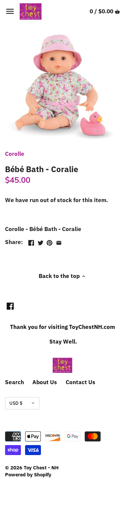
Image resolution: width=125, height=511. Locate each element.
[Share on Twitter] (40, 241)
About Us (44, 382)
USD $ (15, 403)
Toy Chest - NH (41, 467)
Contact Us (80, 382)
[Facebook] (10, 306)
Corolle (14, 153)
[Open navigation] (10, 11)
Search (14, 382)
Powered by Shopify (28, 474)
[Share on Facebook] (31, 241)
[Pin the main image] (49, 241)
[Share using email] (59, 241)
